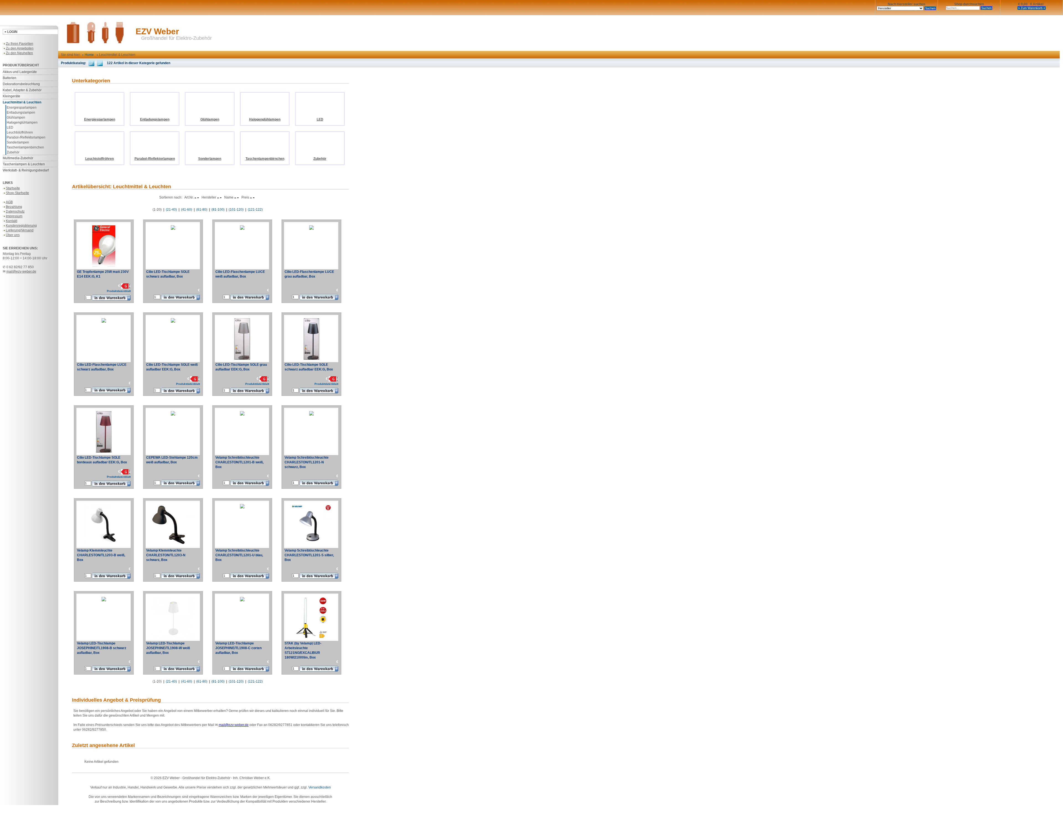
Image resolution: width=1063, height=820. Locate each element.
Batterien (9, 78)
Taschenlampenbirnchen (25, 147)
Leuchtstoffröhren (20, 132)
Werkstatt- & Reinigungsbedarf (26, 170)
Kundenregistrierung (21, 226)
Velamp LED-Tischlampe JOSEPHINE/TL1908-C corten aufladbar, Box (238, 648)
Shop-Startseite (17, 193)
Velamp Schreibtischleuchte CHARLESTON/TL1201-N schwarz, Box (307, 462)
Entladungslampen (21, 112)
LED (10, 127)
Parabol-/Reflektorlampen (26, 137)
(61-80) (201, 209)
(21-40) (171, 209)
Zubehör (13, 152)
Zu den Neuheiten (19, 53)
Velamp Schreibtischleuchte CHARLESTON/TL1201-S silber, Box (309, 555)
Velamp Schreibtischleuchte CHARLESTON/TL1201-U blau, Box (239, 555)
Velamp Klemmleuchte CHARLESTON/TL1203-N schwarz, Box (165, 555)
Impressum (14, 216)
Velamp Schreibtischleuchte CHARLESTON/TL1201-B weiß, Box (239, 462)
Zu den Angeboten (19, 48)
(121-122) (255, 209)
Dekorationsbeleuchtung (21, 84)
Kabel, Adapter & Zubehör (22, 90)
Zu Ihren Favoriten (19, 44)
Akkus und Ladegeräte (20, 72)
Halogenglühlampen (22, 122)
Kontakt (11, 221)
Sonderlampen (18, 142)
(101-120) (236, 209)
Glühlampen (16, 117)
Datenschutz (15, 211)
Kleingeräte (11, 96)
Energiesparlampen (22, 107)
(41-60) (186, 209)
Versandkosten (319, 787)
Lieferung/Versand (19, 230)
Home (89, 55)
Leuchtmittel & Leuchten (22, 102)
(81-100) (218, 209)
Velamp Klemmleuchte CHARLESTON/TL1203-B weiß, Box (101, 555)
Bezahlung (14, 207)
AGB (9, 202)
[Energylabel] (126, 286)
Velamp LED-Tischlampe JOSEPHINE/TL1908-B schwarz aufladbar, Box (101, 648)
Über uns (13, 235)
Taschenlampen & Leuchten (24, 164)
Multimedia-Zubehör (18, 158)
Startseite (13, 188)
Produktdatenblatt (119, 291)
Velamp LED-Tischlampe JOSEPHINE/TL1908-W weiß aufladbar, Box (168, 648)
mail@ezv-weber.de (21, 271)
